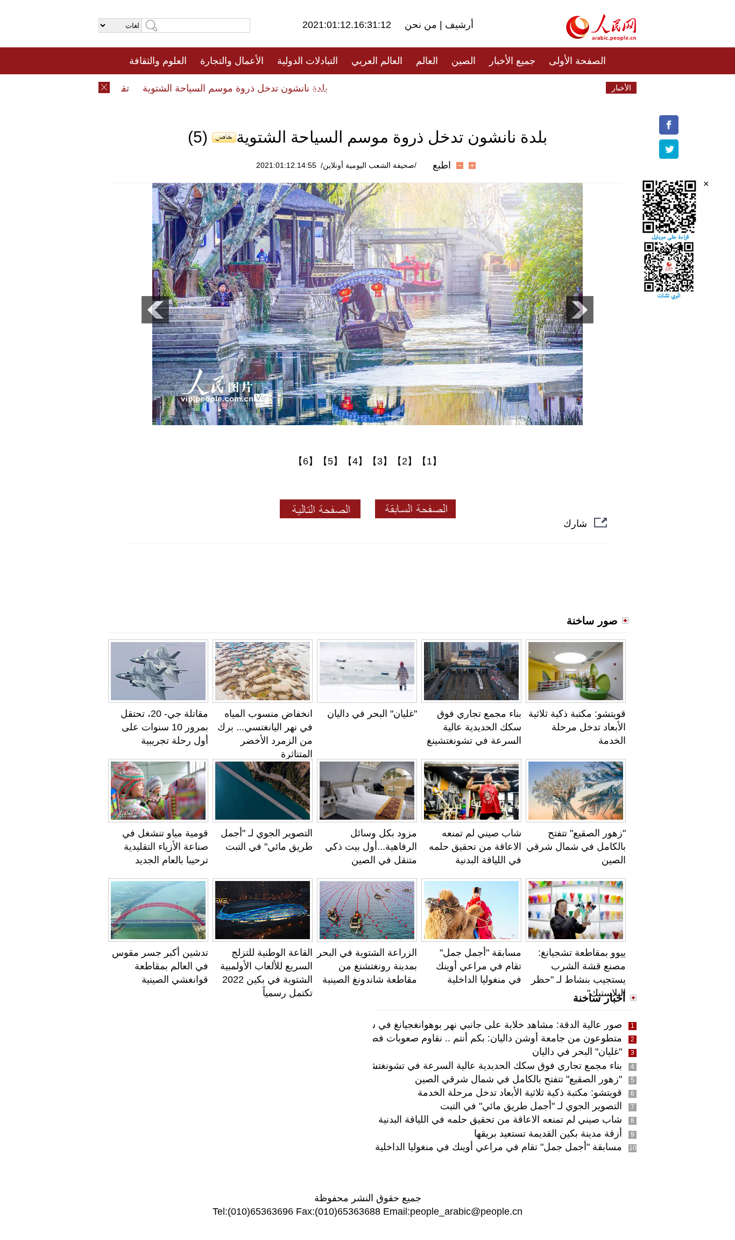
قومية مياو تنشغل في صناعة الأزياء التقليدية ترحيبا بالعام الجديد (165, 846)
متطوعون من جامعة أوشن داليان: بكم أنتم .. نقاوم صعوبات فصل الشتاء (479, 1038)
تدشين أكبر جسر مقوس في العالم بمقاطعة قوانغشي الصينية (160, 966)
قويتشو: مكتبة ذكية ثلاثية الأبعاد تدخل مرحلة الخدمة (577, 727)
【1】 (429, 461)
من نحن (422, 24)
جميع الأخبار (512, 60)
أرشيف (457, 24)
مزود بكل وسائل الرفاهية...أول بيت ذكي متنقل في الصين (371, 846)
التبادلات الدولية (307, 60)
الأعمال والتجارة (232, 60)
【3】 (379, 461)
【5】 (330, 461)
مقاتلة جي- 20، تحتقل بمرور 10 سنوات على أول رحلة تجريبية (164, 727)
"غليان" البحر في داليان (372, 713)
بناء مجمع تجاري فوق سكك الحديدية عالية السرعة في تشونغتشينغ (474, 727)
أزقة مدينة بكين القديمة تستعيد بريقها (548, 1133)
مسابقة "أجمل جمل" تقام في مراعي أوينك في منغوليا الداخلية (478, 966)
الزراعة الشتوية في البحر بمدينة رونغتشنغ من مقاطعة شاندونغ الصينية (367, 966)
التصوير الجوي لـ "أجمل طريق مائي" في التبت (531, 1106)
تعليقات (359, 87)
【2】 (404, 461)
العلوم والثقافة (158, 60)
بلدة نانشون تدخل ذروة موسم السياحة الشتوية (250, 88)
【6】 (305, 461)
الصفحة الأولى (577, 60)
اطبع (442, 165)
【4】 (355, 461)
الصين (463, 60)
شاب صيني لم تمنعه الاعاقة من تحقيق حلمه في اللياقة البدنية (475, 846)
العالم (427, 60)
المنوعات (406, 87)
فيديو (321, 87)
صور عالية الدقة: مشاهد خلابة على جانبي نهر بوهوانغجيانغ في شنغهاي (483, 1024)
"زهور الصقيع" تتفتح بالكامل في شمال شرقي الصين (576, 846)
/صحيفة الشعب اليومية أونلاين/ (368, 165)
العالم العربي (376, 60)
